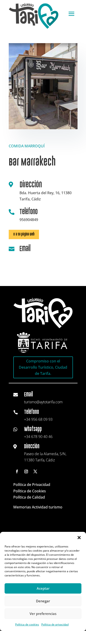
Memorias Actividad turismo (37, 507)
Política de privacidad (55, 624)
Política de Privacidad (31, 484)
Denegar (43, 601)
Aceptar (43, 588)
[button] (79, 537)
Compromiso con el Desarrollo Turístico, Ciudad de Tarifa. (43, 367)
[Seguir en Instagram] (26, 471)
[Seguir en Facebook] (17, 471)
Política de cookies (27, 624)
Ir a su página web (23, 234)
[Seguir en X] (35, 471)
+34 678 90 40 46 (38, 436)
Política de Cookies (29, 491)
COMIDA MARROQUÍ (27, 146)
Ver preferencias (43, 613)
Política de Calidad (29, 497)
